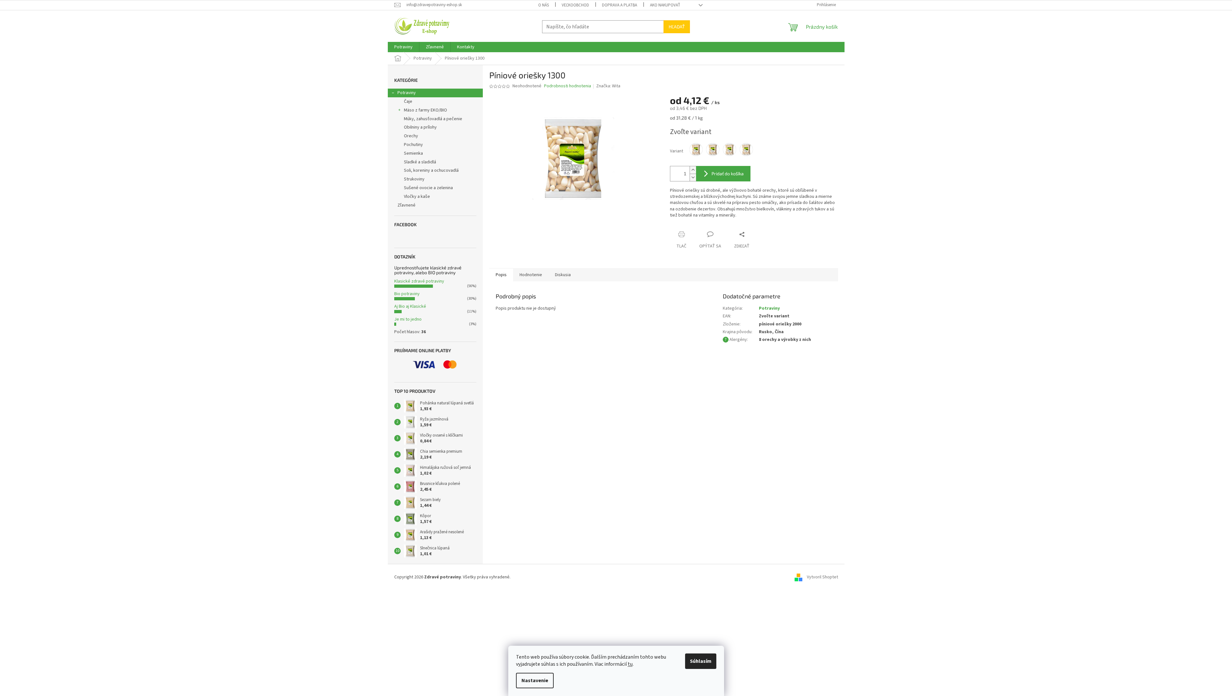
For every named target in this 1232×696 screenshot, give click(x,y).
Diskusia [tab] (563, 275)
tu (630, 664)
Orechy (411, 136)
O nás (543, 5)
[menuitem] (403, 47)
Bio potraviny (407, 294)
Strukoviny (414, 179)
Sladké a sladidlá (420, 162)
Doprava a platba (619, 5)
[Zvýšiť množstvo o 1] (693, 170)
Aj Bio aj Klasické (410, 306)
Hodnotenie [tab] (531, 275)
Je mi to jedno (408, 319)
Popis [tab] (501, 275)
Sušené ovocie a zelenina (428, 188)
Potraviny (406, 93)
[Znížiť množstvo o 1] (693, 177)
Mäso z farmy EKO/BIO (425, 110)
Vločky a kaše (417, 196)
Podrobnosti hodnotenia (567, 86)
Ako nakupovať (665, 5)
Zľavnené (406, 205)
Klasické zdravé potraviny (419, 281)
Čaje (408, 101)
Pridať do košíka (728, 173)
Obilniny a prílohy (420, 127)
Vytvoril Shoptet (822, 577)
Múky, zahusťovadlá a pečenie (433, 119)
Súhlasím (701, 661)
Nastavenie (534, 680)
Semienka (413, 153)
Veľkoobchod (575, 5)
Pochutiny (413, 144)
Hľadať (677, 26)
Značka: (608, 86)
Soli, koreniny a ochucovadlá (431, 170)
